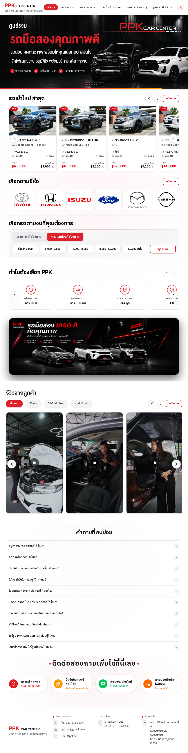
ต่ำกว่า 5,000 (25, 249)
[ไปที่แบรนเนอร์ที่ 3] (92, 84)
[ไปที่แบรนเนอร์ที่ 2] (89, 84)
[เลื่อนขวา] (157, 98)
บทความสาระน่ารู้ (136, 7)
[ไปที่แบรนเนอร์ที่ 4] (94, 84)
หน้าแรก (51, 7)
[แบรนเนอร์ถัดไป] (182, 51)
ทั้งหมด (14, 403)
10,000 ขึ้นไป (135, 249)
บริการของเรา (88, 7)
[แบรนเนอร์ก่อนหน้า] (5, 51)
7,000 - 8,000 (80, 249)
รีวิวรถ (33, 403)
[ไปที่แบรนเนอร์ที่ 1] (85, 84)
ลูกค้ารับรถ (81, 403)
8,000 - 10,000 (107, 249)
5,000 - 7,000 (52, 249)
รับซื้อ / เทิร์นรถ (111, 7)
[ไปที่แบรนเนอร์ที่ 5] (96, 84)
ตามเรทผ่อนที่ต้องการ (65, 236)
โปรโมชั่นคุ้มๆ (56, 403)
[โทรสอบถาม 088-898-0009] (180, 7)
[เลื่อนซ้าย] (149, 98)
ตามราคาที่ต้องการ (29, 236)
